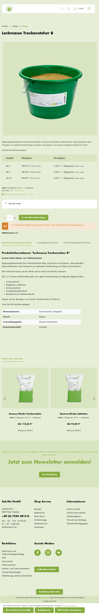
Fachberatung (40, 520)
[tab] (17, 244)
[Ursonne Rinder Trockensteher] (25, 388)
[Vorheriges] (4, 398)
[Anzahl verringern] (4, 218)
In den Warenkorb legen (33, 217)
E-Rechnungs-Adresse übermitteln (17, 576)
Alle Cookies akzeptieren (70, 610)
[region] (49, 88)
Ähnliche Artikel (15, 203)
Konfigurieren (44, 610)
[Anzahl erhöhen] (15, 218)
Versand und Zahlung (76, 520)
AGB (4, 558)
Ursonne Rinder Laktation (74, 414)
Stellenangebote (74, 516)
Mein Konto (39, 516)
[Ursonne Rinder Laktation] (73, 388)
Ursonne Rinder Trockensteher (25, 414)
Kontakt (37, 509)
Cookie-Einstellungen (11, 572)
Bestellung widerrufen (49, 592)
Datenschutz (7, 561)
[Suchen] (62, 8)
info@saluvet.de (9, 527)
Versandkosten (45, 597)
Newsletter (39, 527)
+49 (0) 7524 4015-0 (15, 516)
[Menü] (89, 8)
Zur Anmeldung (49, 474)
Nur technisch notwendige (18, 610)
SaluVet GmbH (73, 509)
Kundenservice (40, 524)
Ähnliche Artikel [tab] (12, 359)
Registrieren (39, 513)
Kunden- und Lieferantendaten (15, 569)
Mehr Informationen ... (70, 606)
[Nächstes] (94, 398)
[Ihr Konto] (68, 8)
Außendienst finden (46, 569)
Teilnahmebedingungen (77, 524)
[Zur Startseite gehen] (26, 8)
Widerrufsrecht (8, 565)
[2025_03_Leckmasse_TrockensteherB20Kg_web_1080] (50, 88)
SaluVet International (76, 513)
